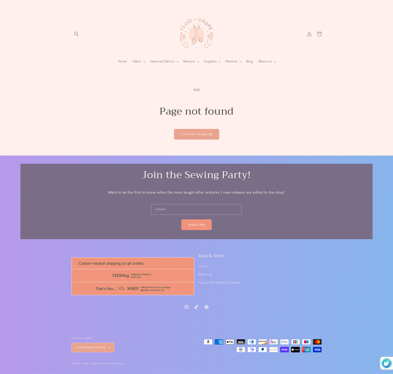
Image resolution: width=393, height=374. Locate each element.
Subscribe (196, 225)
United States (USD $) (90, 347)
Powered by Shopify (111, 363)
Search (204, 266)
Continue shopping (196, 134)
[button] (76, 34)
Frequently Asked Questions (220, 282)
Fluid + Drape (90, 363)
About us (205, 274)
